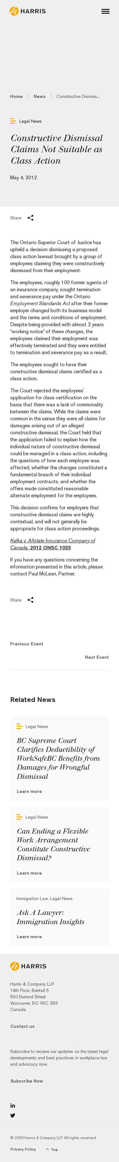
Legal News (30, 121)
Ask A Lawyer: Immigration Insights (50, 917)
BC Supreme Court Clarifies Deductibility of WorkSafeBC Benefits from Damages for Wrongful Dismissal (58, 759)
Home (16, 96)
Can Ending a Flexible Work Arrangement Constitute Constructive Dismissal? (53, 844)
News (40, 96)
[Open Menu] (105, 11)
